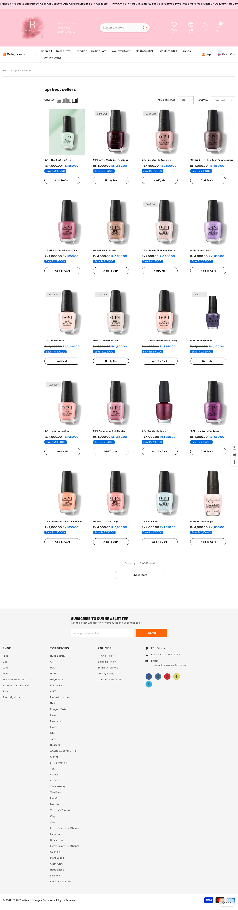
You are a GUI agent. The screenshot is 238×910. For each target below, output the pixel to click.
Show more (139, 575)
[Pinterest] (167, 676)
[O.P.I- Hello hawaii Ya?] (212, 312)
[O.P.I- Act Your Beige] (212, 493)
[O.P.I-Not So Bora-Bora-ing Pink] (67, 222)
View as (49, 100)
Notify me (111, 180)
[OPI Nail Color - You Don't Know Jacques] (212, 132)
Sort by (203, 100)
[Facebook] (148, 676)
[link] (191, 27)
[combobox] (120, 27)
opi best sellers (22, 70)
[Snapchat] (176, 676)
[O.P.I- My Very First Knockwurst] (164, 222)
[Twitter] (148, 684)
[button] (59, 100)
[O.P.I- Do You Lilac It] (212, 222)
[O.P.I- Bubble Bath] (67, 312)
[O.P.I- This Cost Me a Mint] (67, 132)
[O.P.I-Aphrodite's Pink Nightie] (115, 403)
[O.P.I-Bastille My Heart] (164, 403)
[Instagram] (158, 676)
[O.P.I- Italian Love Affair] (67, 403)
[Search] (125, 27)
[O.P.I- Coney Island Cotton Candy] (164, 312)
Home (6, 70)
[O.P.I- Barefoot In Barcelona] (164, 132)
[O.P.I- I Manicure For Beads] (212, 403)
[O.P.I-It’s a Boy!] (164, 493)
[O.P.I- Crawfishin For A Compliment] (67, 493)
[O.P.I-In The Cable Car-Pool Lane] (115, 132)
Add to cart (62, 180)
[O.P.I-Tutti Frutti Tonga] (115, 493)
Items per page (166, 100)
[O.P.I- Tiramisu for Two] (115, 312)
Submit (151, 633)
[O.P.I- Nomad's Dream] (115, 222)
